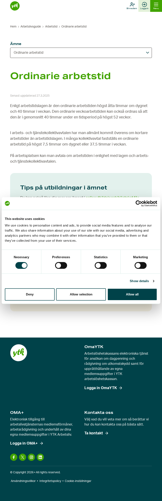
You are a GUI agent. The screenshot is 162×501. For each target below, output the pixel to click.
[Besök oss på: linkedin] (40, 457)
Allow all (132, 294)
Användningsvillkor (23, 481)
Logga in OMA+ (24, 443)
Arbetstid (51, 26)
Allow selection (81, 294)
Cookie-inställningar (78, 481)
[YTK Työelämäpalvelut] (15, 6)
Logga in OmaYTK (100, 388)
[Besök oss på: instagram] (31, 457)
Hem (13, 26)
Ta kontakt (93, 433)
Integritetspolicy (50, 481)
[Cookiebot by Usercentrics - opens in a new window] (138, 203)
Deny (30, 294)
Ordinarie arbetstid (28, 52)
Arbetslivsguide (30, 26)
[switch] (61, 265)
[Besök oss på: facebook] (13, 457)
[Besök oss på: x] (22, 457)
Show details (139, 281)
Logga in (144, 8)
